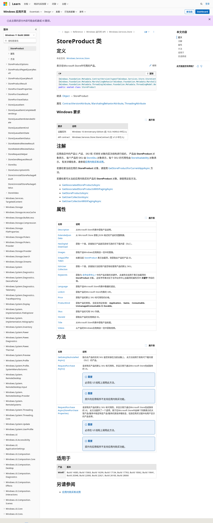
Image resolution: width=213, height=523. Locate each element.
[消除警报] (209, 19)
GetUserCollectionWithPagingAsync (81, 201)
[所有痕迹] (59, 32)
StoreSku (92, 157)
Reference (78, 31)
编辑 (154, 65)
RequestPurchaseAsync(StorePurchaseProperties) (68, 410)
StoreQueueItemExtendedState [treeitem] (21, 121)
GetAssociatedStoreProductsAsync (81, 185)
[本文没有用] (201, 66)
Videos (61, 328)
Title (60, 322)
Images (61, 252)
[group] (106, 83)
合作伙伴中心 (88, 274)
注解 (180, 41)
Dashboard (202, 11)
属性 (180, 44)
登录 (207, 3)
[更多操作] (153, 32)
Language (63, 286)
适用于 (181, 52)
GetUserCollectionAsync (75, 197)
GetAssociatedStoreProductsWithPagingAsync (87, 189)
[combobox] (19, 35)
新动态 (189, 11)
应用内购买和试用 (94, 161)
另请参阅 (182, 56)
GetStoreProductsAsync (75, 193)
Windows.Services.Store (120, 31)
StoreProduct (90, 257)
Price (60, 297)
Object (66, 96)
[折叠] (36, 29)
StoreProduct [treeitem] (17, 48)
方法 (180, 48)
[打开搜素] (201, 4)
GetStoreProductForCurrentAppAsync (129, 168)
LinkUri (61, 292)
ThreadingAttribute (135, 103)
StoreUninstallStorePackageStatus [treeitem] (22, 186)
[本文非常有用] (198, 66)
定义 (180, 37)
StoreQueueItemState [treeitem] (18, 133)
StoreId (61, 317)
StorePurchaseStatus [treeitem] (18, 99)
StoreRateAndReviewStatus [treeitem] (21, 149)
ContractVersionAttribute (76, 103)
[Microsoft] (5, 4)
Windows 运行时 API (96, 31)
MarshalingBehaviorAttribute (107, 103)
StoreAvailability (140, 157)
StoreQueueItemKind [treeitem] (18, 127)
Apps (66, 31)
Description (63, 229)
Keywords (62, 274)
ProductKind (64, 303)
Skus (60, 311)
